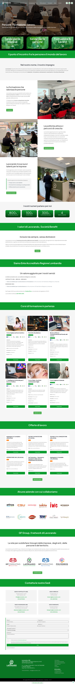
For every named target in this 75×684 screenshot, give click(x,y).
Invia (38, 645)
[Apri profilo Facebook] (67, 3)
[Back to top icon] (73, 679)
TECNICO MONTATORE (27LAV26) (35, 437)
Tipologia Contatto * (11, 628)
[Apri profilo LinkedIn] (69, 3)
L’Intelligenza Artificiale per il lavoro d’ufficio (14, 381)
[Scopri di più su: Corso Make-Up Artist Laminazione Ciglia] (37, 371)
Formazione (58, 664)
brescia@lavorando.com (53, 597)
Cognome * (40, 620)
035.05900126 (54, 612)
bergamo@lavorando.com (54, 610)
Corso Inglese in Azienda (57, 380)
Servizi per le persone (60, 662)
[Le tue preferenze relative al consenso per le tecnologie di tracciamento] (73, 682)
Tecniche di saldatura (34, 333)
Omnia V (50, 679)
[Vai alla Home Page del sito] (6, 3)
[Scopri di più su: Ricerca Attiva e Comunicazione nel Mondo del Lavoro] (59, 323)
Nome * (8, 620)
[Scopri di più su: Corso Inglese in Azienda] (59, 371)
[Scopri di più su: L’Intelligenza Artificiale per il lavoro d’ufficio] (15, 371)
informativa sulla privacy (22, 640)
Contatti (57, 666)
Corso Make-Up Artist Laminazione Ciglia (34, 381)
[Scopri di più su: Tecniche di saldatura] (37, 323)
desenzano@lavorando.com (21, 610)
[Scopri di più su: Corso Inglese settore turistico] (15, 323)
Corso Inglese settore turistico (15, 333)
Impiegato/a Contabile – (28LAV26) (13, 437)
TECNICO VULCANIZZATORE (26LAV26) (58, 437)
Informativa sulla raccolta (37, 682)
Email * (8, 624)
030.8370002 (21, 599)
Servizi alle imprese (59, 661)
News (56, 665)
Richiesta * (9, 632)
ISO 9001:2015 (20, 293)
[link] (13, 561)
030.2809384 (53, 599)
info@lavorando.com (21, 597)
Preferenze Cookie (59, 673)
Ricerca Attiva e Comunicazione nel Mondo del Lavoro (59, 334)
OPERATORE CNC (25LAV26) (15, 457)
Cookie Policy (58, 671)
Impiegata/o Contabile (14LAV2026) (56, 458)
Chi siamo (57, 660)
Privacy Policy (58, 670)
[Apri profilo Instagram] (72, 3)
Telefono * (40, 624)
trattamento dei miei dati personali (22, 641)
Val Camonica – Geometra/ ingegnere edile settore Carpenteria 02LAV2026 (36, 459)
